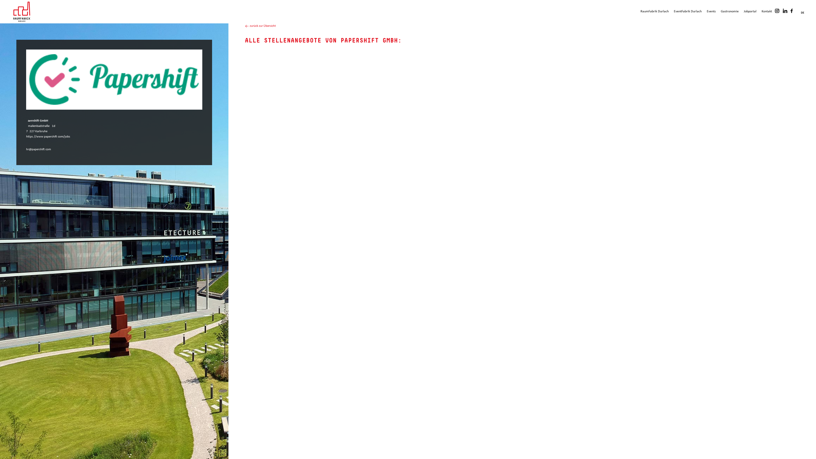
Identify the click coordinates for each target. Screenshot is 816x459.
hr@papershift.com (38, 149)
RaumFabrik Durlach (654, 11)
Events (711, 11)
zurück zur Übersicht (262, 26)
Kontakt (767, 11)
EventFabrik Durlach (688, 11)
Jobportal (750, 11)
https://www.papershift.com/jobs (48, 136)
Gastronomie (730, 11)
